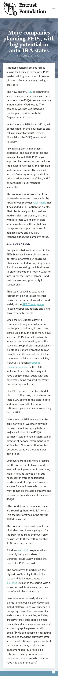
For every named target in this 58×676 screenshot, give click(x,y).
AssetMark (39, 202)
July (30, 92)
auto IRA (23, 550)
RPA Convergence (33, 304)
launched (12, 583)
